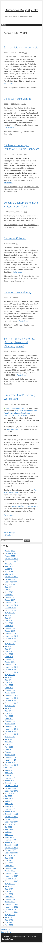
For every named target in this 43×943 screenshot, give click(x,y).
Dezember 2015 (11, 633)
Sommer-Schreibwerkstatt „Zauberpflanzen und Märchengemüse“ (19, 342)
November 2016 (11, 605)
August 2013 (10, 706)
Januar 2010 (10, 812)
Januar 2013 (10, 724)
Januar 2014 (10, 693)
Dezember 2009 (11, 814)
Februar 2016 (10, 628)
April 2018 (9, 572)
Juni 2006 (9, 920)
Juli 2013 (8, 708)
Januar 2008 (10, 871)
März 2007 (9, 897)
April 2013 (9, 716)
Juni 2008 (9, 858)
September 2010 (11, 791)
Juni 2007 (9, 889)
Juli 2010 (8, 796)
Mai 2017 (8, 590)
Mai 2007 (8, 891)
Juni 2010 (9, 799)
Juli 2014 (8, 677)
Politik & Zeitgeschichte (13, 519)
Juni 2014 (9, 680)
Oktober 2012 (10, 731)
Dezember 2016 (11, 602)
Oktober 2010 (10, 788)
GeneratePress (7, 939)
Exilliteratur (23, 189)
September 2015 (11, 641)
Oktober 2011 (10, 762)
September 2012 (11, 734)
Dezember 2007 (11, 873)
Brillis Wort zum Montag (17, 98)
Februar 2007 (10, 899)
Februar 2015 (10, 659)
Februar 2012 (10, 752)
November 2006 (11, 907)
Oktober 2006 (10, 910)
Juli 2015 (8, 646)
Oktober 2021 (10, 554)
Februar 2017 (10, 597)
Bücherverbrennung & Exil (13, 187)
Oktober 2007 (10, 879)
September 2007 (11, 881)
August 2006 (10, 915)
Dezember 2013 (11, 695)
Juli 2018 (8, 564)
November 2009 (11, 817)
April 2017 (9, 592)
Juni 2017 (8, 587)
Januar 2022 (10, 551)
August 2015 (10, 644)
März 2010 (9, 806)
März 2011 (9, 775)
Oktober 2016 (10, 608)
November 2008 (11, 848)
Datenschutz (6, 932)
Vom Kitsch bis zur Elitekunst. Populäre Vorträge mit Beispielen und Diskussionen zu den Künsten (20, 413)
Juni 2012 (8, 742)
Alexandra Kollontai (31, 187)
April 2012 (9, 747)
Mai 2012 (8, 744)
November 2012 (11, 729)
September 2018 (11, 561)
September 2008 (11, 853)
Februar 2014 (10, 690)
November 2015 (11, 636)
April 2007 (9, 894)
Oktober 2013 (10, 701)
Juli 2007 (8, 886)
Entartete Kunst (28, 519)
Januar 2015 (10, 662)
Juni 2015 (8, 649)
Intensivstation (12, 429)
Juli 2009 (8, 827)
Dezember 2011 (11, 757)
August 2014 (10, 675)
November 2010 (11, 786)
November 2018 (11, 559)
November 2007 (11, 876)
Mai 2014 (8, 683)
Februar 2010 (10, 809)
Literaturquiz (18, 227)
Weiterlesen (8, 83)
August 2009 (10, 824)
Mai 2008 (8, 861)
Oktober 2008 (10, 850)
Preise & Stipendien (11, 88)
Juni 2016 (9, 618)
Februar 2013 (10, 721)
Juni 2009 (9, 830)
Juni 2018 (8, 566)
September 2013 (11, 703)
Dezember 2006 (11, 904)
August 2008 (10, 855)
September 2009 (11, 822)
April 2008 (9, 863)
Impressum (5, 929)
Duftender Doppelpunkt (21, 10)
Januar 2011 (9, 781)
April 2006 (9, 925)
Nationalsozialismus (11, 522)
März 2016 (9, 626)
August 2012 (10, 737)
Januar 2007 (10, 902)
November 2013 (11, 698)
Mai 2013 (8, 713)
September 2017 (11, 582)
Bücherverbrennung (11, 189)
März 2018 (9, 574)
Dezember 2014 (11, 664)
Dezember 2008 (11, 845)
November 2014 (11, 667)
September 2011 (11, 765)
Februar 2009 (10, 840)
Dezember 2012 (11, 726)
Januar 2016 (10, 631)
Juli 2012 (8, 739)
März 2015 (9, 657)
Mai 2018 (8, 569)
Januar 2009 (10, 843)
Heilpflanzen (23, 379)
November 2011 (11, 760)
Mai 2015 (8, 652)
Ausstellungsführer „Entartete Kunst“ (25, 506)
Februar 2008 (10, 868)
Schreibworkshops (11, 379)
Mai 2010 (8, 801)
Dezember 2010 (11, 783)
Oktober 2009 (10, 819)
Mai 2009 (8, 832)
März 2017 (9, 595)
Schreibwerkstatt (18, 381)
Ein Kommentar (29, 227)
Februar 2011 (10, 778)
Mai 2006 (8, 922)
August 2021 (10, 556)
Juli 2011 (8, 768)
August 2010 (10, 793)
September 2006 (11, 912)
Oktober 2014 (10, 670)
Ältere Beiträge (9, 532)
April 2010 (9, 804)
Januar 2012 (10, 755)
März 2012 (9, 750)
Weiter (9, 535)
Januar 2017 (10, 600)
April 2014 (9, 685)
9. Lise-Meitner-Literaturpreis (21, 47)
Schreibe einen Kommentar (29, 88)
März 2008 (9, 866)
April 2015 (9, 654)
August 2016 (10, 613)
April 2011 (9, 773)
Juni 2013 (9, 711)
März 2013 (9, 719)
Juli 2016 (8, 615)
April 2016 (9, 623)
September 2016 (11, 610)
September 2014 (11, 672)
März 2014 (9, 688)
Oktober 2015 (10, 639)
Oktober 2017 (10, 579)
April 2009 (9, 835)
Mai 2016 (8, 621)
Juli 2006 (8, 917)
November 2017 (11, 577)
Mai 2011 (8, 770)
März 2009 (9, 837)
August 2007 (10, 884)
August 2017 (10, 584)
